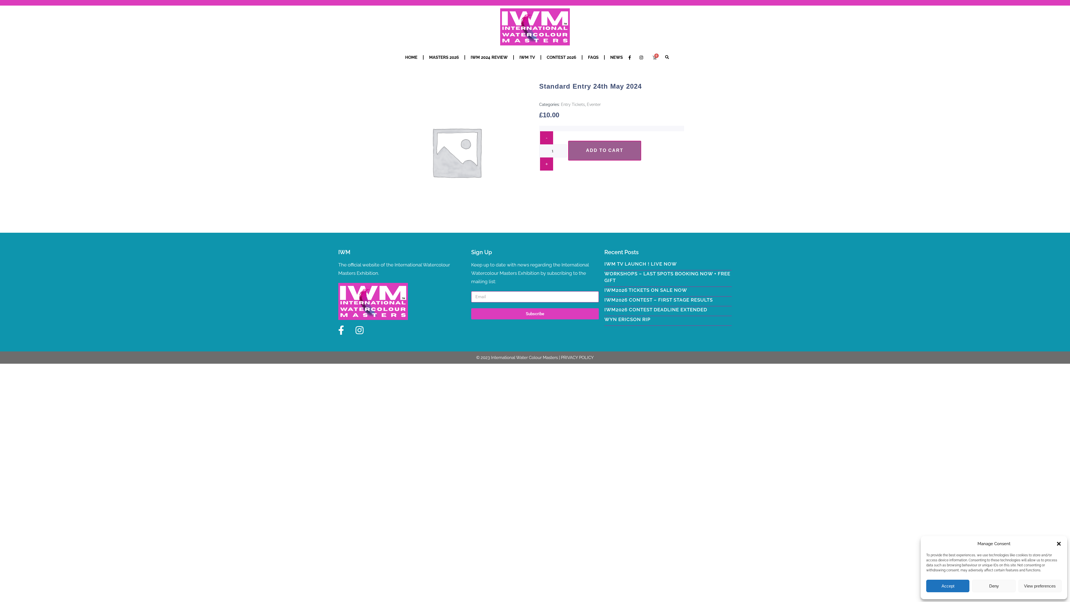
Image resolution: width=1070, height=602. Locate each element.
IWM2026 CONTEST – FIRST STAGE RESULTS (658, 300)
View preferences (1040, 586)
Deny (994, 586)
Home (411, 57)
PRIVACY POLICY (577, 357)
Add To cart (604, 150)
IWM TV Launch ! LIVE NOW (640, 264)
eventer (594, 104)
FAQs (593, 57)
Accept (948, 586)
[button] (1059, 544)
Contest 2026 (561, 57)
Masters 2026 (444, 57)
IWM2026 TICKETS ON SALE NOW (645, 290)
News (616, 57)
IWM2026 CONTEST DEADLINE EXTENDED (655, 309)
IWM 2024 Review (489, 57)
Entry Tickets (573, 104)
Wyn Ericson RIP (627, 319)
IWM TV (527, 57)
